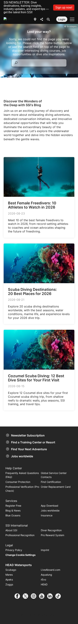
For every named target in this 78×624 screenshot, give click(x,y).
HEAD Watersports (18, 565)
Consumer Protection (17, 481)
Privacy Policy (13, 550)
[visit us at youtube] (43, 596)
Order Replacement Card (56, 486)
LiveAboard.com (50, 569)
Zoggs (9, 584)
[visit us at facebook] (19, 596)
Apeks (9, 579)
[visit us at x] (27, 596)
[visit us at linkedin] (51, 596)
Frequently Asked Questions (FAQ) (22, 475)
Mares (9, 574)
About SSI (11, 530)
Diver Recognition (51, 530)
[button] (63, 8)
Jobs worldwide (22, 456)
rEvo (43, 579)
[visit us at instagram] (35, 596)
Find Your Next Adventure (29, 449)
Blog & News (12, 510)
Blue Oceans (12, 515)
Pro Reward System (52, 535)
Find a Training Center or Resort (33, 442)
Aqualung (46, 574)
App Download (49, 505)
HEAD (44, 584)
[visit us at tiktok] (59, 596)
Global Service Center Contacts (54, 475)
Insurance (46, 515)
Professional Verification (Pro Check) (22, 488)
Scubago (10, 569)
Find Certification (51, 481)
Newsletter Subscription (28, 435)
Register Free (13, 505)
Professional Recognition (19, 535)
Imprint (45, 550)
